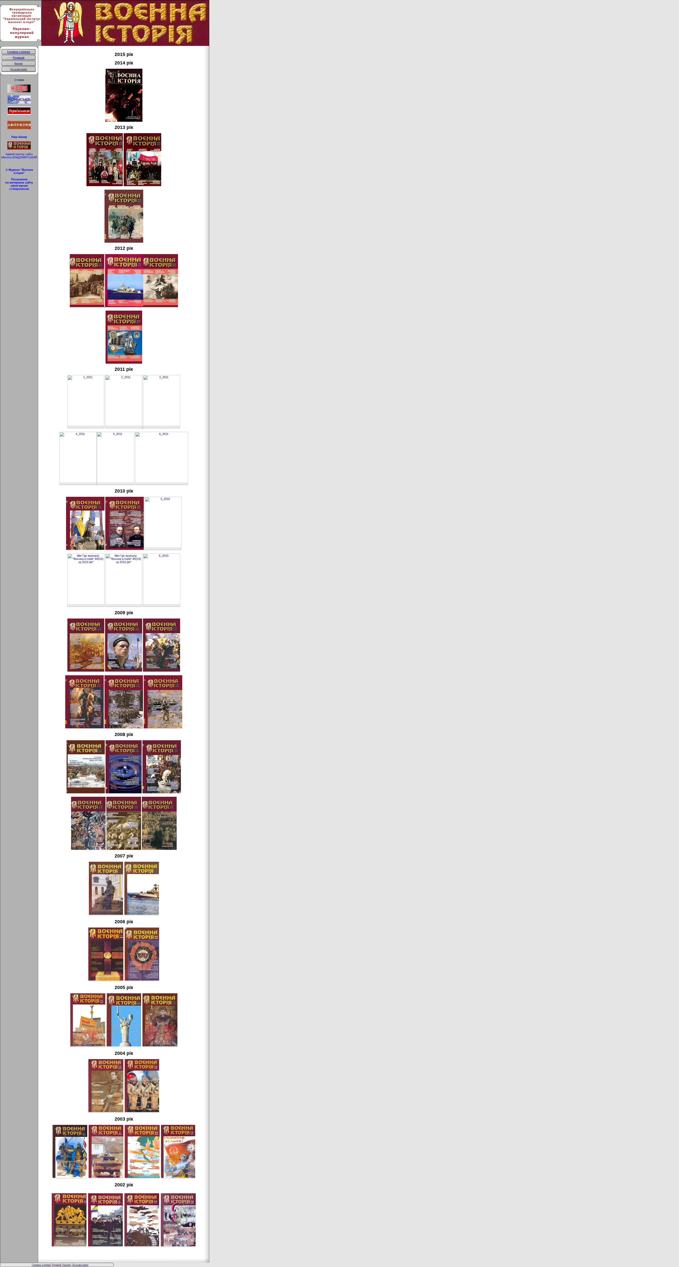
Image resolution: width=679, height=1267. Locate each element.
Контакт (18, 63)
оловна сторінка (41, 1265)
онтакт (66, 1265)
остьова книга (80, 1265)
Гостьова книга (18, 69)
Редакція (18, 57)
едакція (57, 1265)
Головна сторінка (18, 51)
